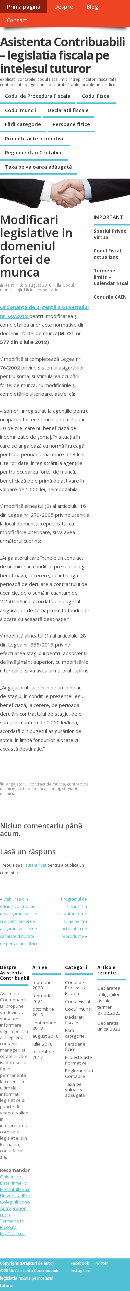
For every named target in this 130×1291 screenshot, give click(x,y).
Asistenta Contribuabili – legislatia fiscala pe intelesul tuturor (62, 55)
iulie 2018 (42, 1044)
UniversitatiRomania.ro (24, 1196)
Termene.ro (12, 1221)
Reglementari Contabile (34, 152)
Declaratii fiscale (68, 110)
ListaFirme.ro (13, 1183)
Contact (17, 20)
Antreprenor (13, 1208)
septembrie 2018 (44, 1025)
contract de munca (47, 784)
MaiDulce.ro (12, 1233)
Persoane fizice (71, 124)
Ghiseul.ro (10, 1177)
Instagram (80, 1270)
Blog (92, 6)
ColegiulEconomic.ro (21, 1202)
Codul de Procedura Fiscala (37, 95)
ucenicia (7, 793)
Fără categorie (23, 124)
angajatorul (17, 784)
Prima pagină (23, 6)
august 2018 (45, 1036)
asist (9, 285)
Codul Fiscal (96, 95)
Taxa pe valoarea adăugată (38, 166)
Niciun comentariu (41, 290)
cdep (5, 1215)
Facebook (80, 1263)
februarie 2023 (42, 985)
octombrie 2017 (43, 1054)
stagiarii (69, 788)
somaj (54, 788)
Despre (63, 6)
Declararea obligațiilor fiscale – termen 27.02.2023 (109, 1000)
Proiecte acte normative (35, 138)
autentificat (35, 865)
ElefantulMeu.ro (16, 1189)
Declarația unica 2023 (108, 1026)
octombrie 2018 (43, 1012)
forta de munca (31, 788)
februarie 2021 (42, 998)
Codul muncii (20, 110)
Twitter (101, 1263)
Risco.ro (8, 1227)
